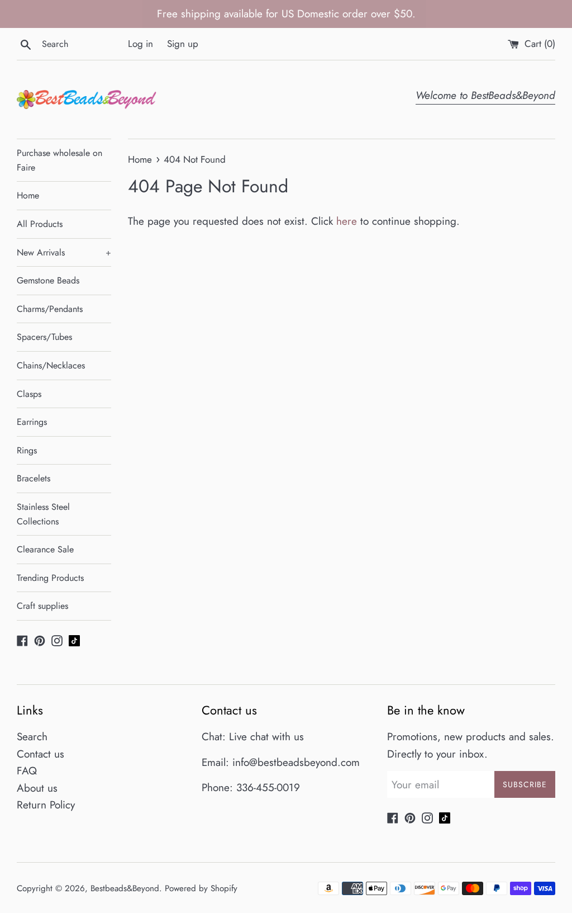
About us (37, 788)
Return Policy (46, 804)
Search (32, 736)
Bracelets (33, 478)
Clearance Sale (45, 549)
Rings (27, 450)
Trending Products (50, 577)
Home (28, 195)
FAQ (27, 770)
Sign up (182, 43)
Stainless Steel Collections (43, 514)
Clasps (29, 393)
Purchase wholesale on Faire (59, 160)
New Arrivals (64, 252)
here (346, 221)
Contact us (40, 753)
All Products (40, 223)
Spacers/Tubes (44, 336)
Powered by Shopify (201, 888)
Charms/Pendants (50, 308)
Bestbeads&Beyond (124, 888)
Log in (140, 43)
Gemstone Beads (48, 280)
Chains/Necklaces (51, 365)
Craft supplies (42, 605)
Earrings (32, 421)
